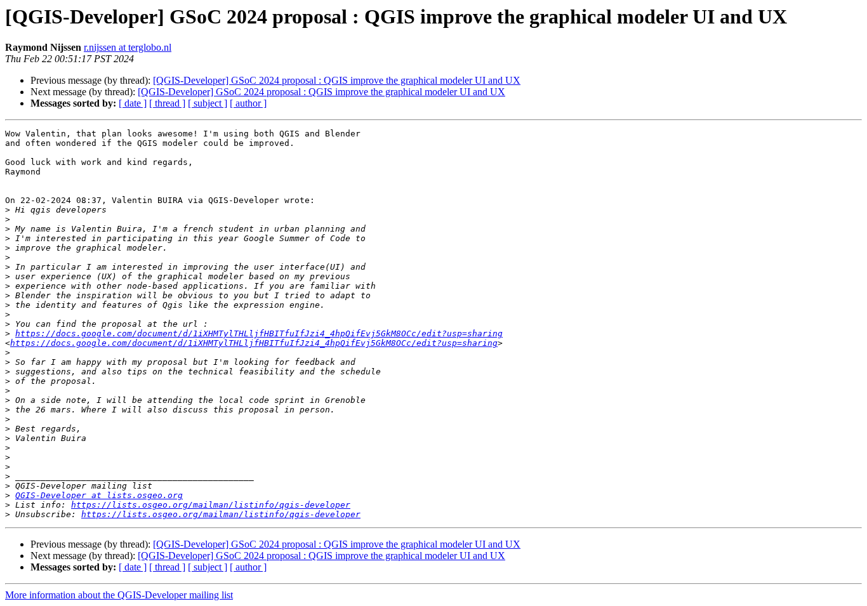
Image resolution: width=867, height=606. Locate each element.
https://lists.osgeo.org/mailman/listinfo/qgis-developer (210, 505)
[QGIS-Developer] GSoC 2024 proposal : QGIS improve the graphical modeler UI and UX (336, 80)
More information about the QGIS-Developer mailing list (119, 595)
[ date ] (133, 103)
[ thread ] (167, 103)
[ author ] (248, 103)
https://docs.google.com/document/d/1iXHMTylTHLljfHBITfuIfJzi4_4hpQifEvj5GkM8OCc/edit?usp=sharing (259, 333)
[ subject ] (207, 103)
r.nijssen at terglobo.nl (127, 47)
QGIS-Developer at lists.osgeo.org (99, 495)
